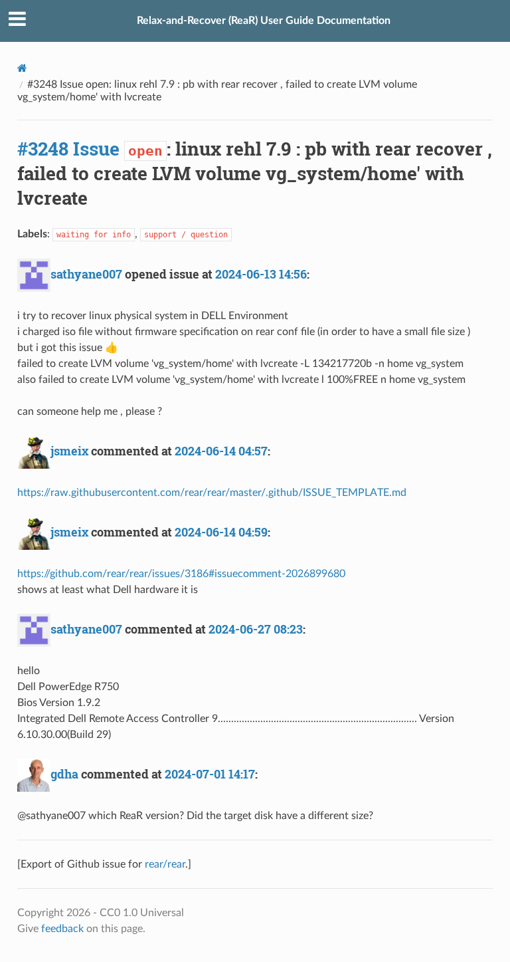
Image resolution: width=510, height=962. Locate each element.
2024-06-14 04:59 (221, 532)
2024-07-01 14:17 (210, 774)
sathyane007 (86, 274)
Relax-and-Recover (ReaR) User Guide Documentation (263, 20)
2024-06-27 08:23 (256, 629)
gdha (64, 774)
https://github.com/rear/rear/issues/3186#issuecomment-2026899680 (181, 573)
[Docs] (22, 68)
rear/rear (165, 864)
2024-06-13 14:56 (261, 274)
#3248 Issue (68, 148)
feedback (62, 928)
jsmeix (69, 451)
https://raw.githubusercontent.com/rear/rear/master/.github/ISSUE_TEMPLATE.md (211, 492)
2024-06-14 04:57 (221, 451)
